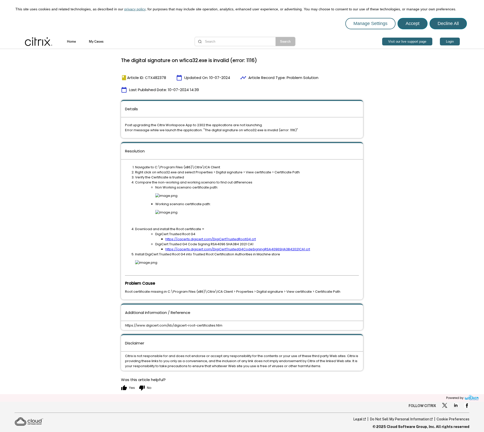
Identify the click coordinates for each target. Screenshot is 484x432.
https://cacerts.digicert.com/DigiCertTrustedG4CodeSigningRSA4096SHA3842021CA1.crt (237, 249)
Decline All (448, 23)
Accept (412, 23)
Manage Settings (370, 23)
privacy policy (134, 9)
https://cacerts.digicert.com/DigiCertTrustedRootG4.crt (210, 239)
